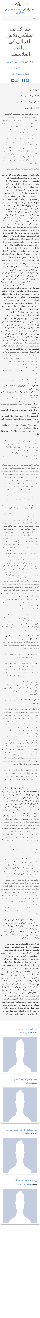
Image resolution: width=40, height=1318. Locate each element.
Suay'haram (20, 4)
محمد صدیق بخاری (14, 11)
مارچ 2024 (16, 74)
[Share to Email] (16, 80)
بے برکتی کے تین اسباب (28, 1029)
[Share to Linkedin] (12, 80)
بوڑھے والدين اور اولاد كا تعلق (25, 1079)
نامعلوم (28, 1083)
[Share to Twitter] (27, 80)
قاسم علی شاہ (24, 1032)
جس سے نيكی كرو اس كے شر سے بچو (22, 1130)
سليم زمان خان (24, 1184)
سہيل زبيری (15, 62)
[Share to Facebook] (23, 80)
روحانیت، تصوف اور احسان (26, 1180)
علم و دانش (15, 68)
